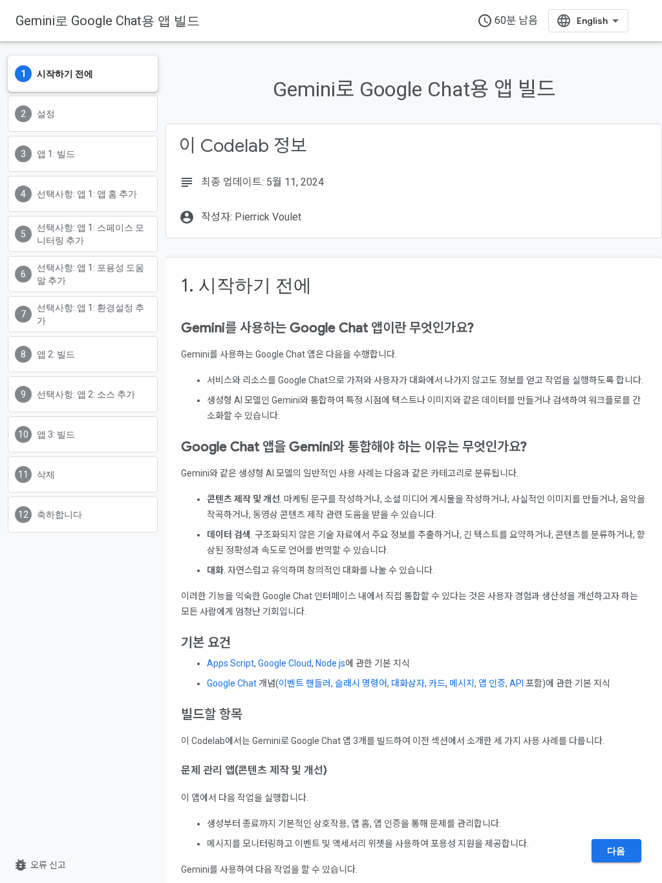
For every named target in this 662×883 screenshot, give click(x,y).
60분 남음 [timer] (507, 20)
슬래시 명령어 (361, 683)
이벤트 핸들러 (305, 683)
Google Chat (232, 683)
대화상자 (408, 683)
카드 (437, 683)
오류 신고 (39, 865)
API (516, 683)
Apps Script (230, 663)
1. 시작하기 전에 (246, 285)
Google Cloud (285, 663)
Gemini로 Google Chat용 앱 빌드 (108, 20)
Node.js (330, 663)
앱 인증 (492, 683)
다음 (616, 850)
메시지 (462, 683)
